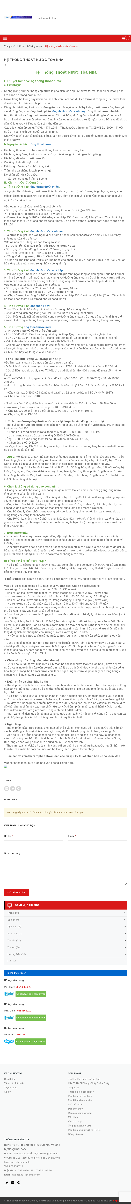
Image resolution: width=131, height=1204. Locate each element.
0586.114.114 (22, 1034)
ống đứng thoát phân (44, 186)
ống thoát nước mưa (38, 327)
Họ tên (8, 836)
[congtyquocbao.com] (18, 17)
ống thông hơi (39, 305)
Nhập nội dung (13, 853)
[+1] (18, 788)
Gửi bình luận (16, 892)
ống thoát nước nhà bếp (46, 270)
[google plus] (18, 1182)
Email (72, 836)
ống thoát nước (41, 144)
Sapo (116, 1200)
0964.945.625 (23, 987)
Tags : (8, 780)
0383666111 (24, 1010)
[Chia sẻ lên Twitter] (12, 788)
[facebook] (12, 1182)
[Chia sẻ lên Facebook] (6, 788)
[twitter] (6, 1182)
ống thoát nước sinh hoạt (69, 111)
